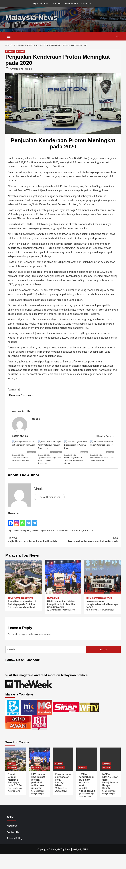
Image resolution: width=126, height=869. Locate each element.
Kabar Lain (31, 452)
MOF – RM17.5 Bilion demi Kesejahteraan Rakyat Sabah (110, 781)
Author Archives (106, 436)
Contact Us (86, 3)
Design (76, 849)
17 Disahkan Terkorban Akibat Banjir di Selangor (102, 458)
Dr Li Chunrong (19, 530)
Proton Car (88, 530)
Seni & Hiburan (56, 452)
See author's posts (49, 497)
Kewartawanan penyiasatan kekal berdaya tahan (102, 604)
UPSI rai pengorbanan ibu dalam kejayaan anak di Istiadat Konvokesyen (87, 782)
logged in (26, 634)
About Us (57, 3)
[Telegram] (34, 521)
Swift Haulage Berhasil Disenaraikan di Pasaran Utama (73, 460)
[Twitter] (28, 521)
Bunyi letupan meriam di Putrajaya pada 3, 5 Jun (22, 603)
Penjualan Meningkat (36, 530)
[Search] (117, 37)
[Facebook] (10, 521)
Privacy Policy (71, 3)
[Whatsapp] (22, 521)
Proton (79, 530)
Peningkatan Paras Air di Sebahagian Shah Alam (21, 458)
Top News (110, 452)
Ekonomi (10, 51)
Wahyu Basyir (29, 607)
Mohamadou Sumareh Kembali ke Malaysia (93, 539)
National (20, 51)
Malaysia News (31, 17)
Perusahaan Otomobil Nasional (61, 530)
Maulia (28, 69)
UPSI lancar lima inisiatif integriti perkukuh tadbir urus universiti (61, 604)
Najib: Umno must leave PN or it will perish (32, 539)
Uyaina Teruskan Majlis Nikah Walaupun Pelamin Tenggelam (49, 460)
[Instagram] (16, 521)
